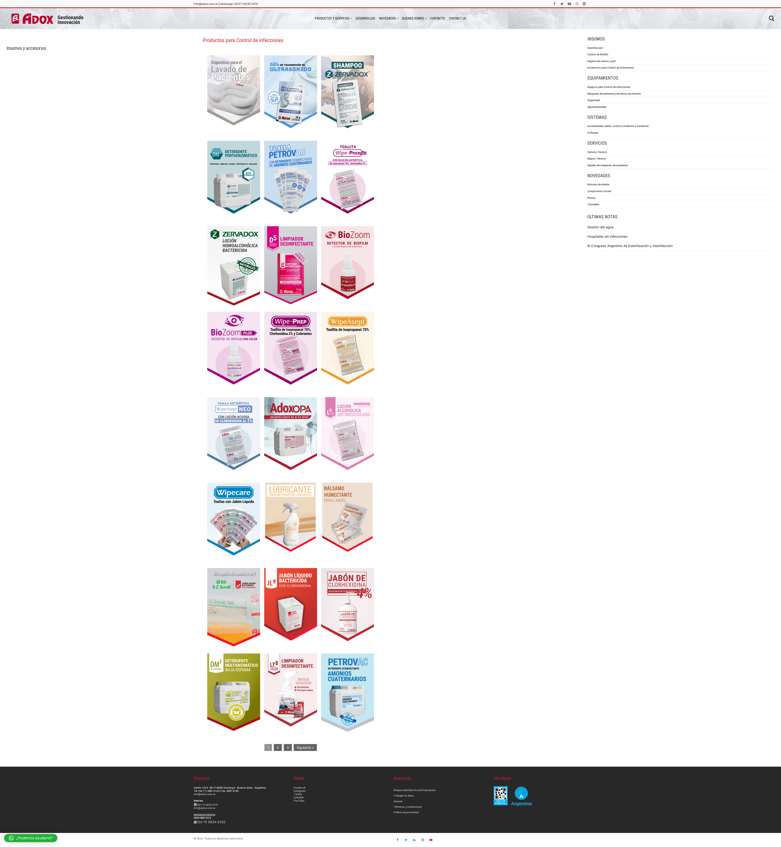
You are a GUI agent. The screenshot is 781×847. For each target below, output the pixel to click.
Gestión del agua (600, 227)
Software (592, 132)
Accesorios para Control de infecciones (610, 67)
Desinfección (595, 47)
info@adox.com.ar (206, 3)
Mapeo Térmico (596, 158)
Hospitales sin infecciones (607, 236)
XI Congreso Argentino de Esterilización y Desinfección (630, 246)
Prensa (591, 197)
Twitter (298, 794)
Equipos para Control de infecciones (608, 87)
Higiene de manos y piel (601, 61)
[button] (30, 838)
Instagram (299, 790)
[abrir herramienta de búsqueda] (771, 18)
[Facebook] (554, 4)
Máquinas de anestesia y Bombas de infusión (614, 93)
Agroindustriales (597, 106)
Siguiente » (305, 747)
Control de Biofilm (597, 54)
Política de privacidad (406, 812)
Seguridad (593, 100)
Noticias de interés (598, 184)
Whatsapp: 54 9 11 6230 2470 (239, 3)
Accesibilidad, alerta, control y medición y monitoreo (618, 126)
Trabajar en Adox (404, 795)
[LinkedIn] (584, 4)
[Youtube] (569, 4)
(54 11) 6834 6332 (211, 822)
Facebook (300, 787)
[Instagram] (577, 4)
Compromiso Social (599, 191)
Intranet (398, 801)
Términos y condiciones (408, 806)
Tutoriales (593, 204)
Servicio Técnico (597, 152)
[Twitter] (562, 4)
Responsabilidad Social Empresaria (415, 790)
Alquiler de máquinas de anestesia (607, 165)
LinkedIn (299, 797)
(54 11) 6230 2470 (207, 804)
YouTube (299, 800)
